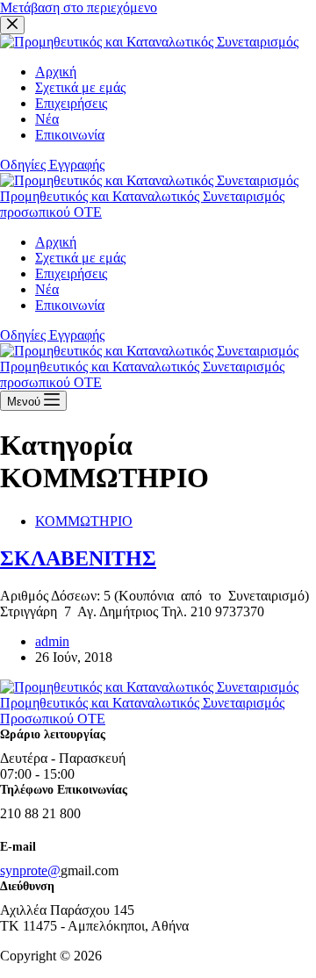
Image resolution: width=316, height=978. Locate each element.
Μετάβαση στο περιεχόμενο (78, 7)
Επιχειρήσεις (71, 273)
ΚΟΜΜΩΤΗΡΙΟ (84, 521)
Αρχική (55, 241)
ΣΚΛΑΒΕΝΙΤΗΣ (78, 558)
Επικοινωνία (69, 305)
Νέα (47, 289)
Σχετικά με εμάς (80, 257)
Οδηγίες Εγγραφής (52, 334)
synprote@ (30, 870)
